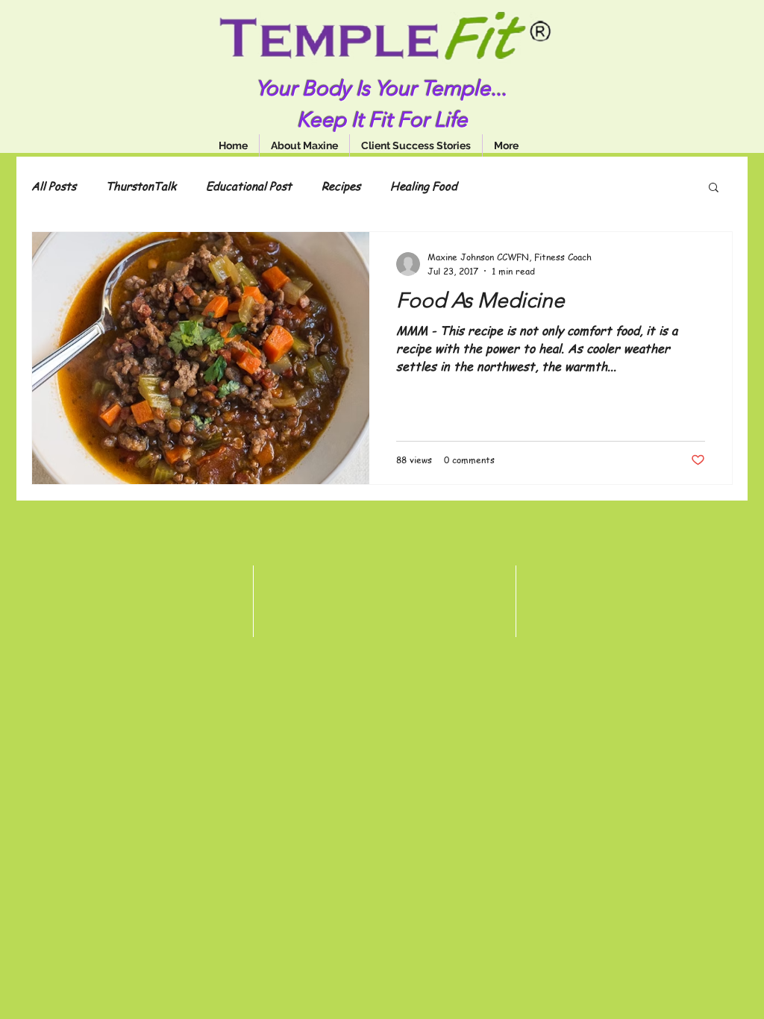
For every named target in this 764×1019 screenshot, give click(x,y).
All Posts (53, 185)
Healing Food (423, 185)
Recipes (341, 185)
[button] (714, 188)
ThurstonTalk (141, 185)
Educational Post (249, 185)
